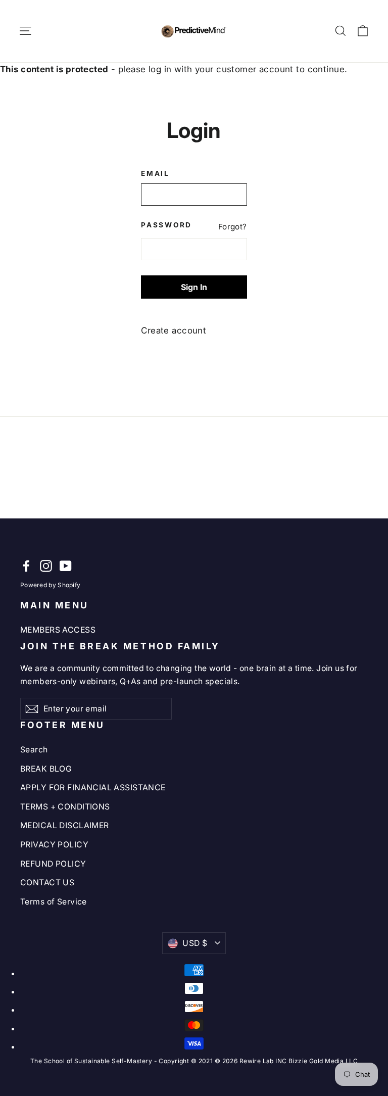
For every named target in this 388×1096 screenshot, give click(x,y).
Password (163, 225)
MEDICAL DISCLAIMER (64, 825)
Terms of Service (53, 902)
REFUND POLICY (53, 864)
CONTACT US (47, 882)
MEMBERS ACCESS (57, 630)
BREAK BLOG (46, 769)
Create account (173, 330)
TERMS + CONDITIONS (65, 807)
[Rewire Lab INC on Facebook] (26, 566)
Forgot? (232, 226)
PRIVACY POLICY (54, 844)
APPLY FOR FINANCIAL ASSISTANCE (93, 787)
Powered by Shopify (50, 585)
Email (155, 173)
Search (34, 749)
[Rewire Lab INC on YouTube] (66, 566)
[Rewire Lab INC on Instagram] (46, 566)
